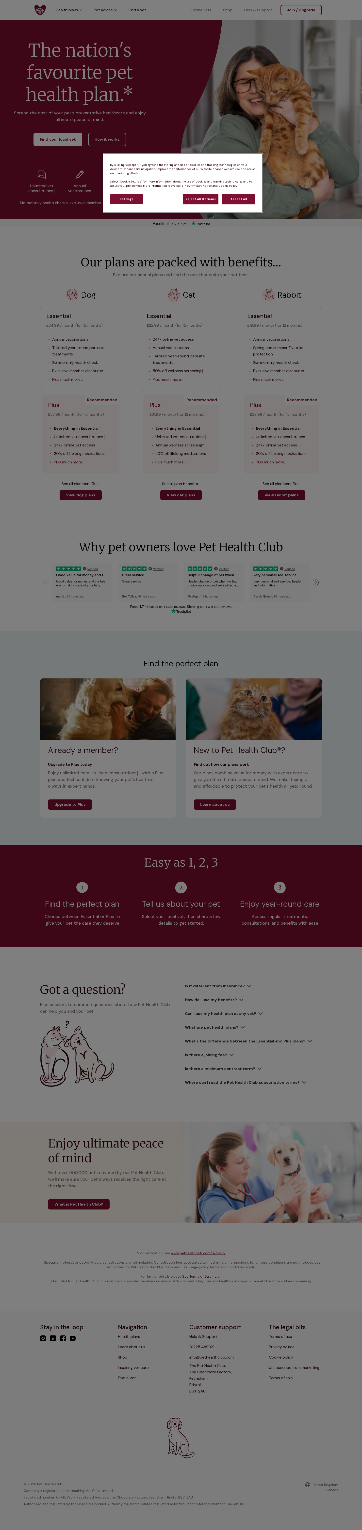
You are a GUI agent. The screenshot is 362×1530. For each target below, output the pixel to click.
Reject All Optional (200, 199)
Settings (127, 199)
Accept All (238, 199)
